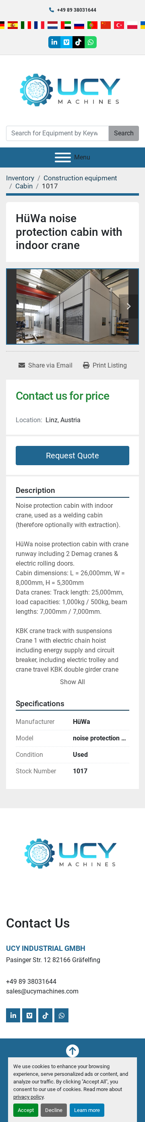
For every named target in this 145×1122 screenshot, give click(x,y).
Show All (72, 682)
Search (124, 133)
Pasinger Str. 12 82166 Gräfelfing (53, 960)
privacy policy (28, 1097)
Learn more (87, 1110)
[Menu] (63, 157)
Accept (26, 1110)
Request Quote (72, 455)
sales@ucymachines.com (42, 991)
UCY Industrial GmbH (45, 948)
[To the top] (72, 1050)
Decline (53, 1110)
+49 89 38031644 (76, 10)
